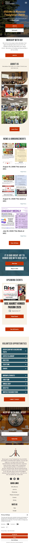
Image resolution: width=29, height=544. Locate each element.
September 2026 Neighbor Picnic (14, 305)
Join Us (14, 489)
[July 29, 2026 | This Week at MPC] (14, 217)
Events (14, 497)
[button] (14, 351)
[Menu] (26, 3)
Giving (14, 500)
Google (14, 510)
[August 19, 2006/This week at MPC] (14, 153)
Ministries (14, 492)
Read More (23, 171)
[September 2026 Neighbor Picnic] (14, 292)
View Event (14, 316)
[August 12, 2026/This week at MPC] (14, 185)
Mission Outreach (14, 494)
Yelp (14, 508)
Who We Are (14, 486)
